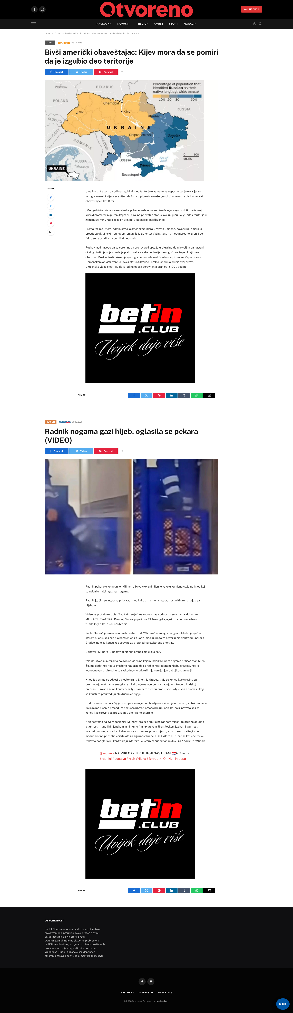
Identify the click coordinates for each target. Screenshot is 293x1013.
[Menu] (33, 24)
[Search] (260, 24)
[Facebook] (50, 197)
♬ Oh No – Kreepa (172, 758)
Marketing (165, 992)
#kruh (131, 758)
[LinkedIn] (50, 214)
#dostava (119, 758)
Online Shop (251, 9)
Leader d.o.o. (162, 1001)
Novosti (123, 23)
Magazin (190, 23)
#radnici (106, 758)
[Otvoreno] (146, 9)
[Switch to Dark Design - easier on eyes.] (254, 23)
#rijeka (141, 758)
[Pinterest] (50, 223)
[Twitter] (50, 206)
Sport (173, 23)
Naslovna (104, 23)
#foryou (152, 758)
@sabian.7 (107, 753)
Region (143, 23)
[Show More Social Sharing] (122, 72)
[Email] (50, 232)
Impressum (146, 992)
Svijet (158, 23)
